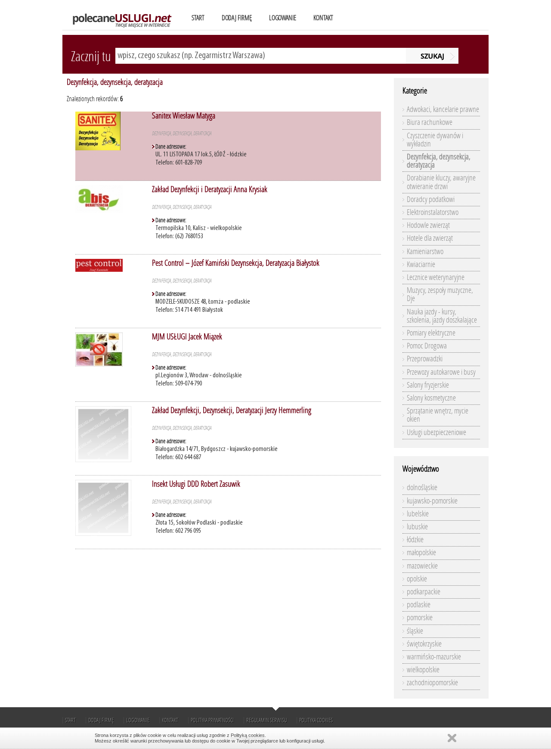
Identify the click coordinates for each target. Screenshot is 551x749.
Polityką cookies (248, 735)
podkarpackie (423, 592)
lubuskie (417, 526)
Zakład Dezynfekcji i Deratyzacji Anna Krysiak (209, 189)
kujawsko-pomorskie (432, 501)
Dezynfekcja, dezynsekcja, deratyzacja (115, 82)
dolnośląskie (422, 487)
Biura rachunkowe (429, 122)
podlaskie (418, 604)
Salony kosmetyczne (431, 398)
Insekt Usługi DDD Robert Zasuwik (196, 484)
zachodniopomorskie (432, 682)
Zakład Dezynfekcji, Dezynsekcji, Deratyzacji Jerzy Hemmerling (231, 410)
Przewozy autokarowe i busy (441, 372)
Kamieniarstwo (425, 251)
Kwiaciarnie (421, 264)
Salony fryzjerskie (428, 385)
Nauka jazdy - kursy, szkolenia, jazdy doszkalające (442, 316)
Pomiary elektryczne (431, 333)
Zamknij (452, 738)
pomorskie (420, 617)
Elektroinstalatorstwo (432, 212)
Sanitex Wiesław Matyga (183, 116)
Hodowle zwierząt (428, 225)
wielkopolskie (423, 669)
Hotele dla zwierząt (430, 238)
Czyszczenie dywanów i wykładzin (435, 140)
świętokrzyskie (424, 644)
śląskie (415, 631)
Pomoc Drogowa (427, 346)
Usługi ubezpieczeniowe (436, 432)
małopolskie (421, 552)
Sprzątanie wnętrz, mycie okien (437, 415)
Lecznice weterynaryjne (435, 277)
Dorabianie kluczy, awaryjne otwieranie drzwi (441, 182)
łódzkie (415, 539)
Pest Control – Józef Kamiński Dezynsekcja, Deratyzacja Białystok (235, 263)
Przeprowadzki (425, 359)
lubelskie (418, 514)
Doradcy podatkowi (431, 199)
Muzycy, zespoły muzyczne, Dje (440, 294)
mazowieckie (422, 566)
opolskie (417, 579)
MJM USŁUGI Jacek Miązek (187, 337)
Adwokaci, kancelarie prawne (443, 109)
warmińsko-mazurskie (434, 657)
